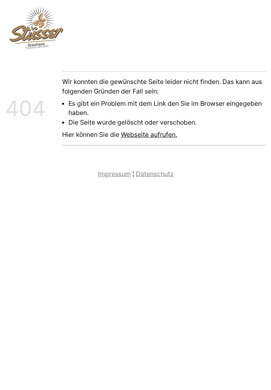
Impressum (114, 174)
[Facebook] (251, 30)
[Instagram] (261, 30)
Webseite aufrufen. (149, 134)
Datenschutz (155, 174)
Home (229, 30)
